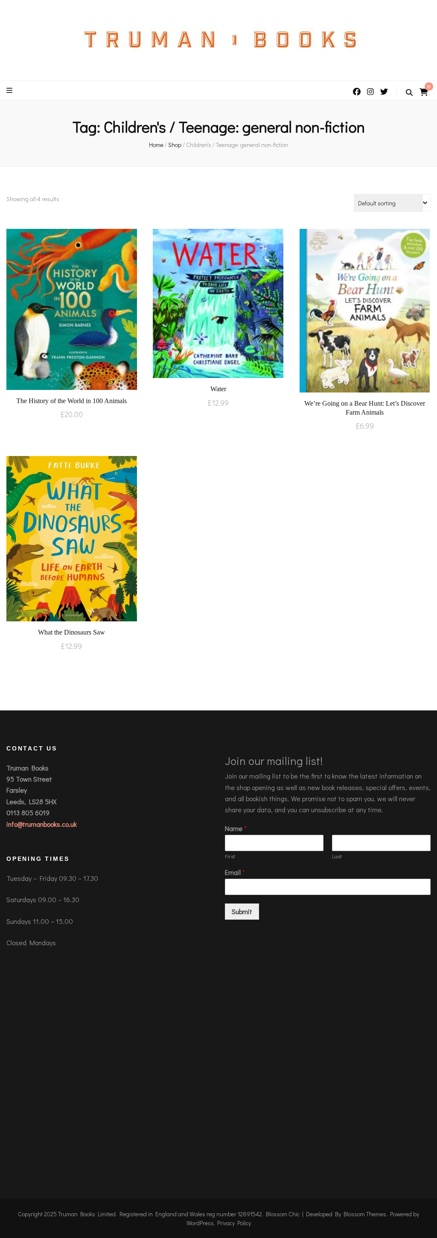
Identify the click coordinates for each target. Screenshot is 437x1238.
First (230, 856)
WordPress (200, 1223)
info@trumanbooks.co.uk (41, 824)
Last (337, 856)
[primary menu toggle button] (10, 90)
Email (235, 872)
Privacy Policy (234, 1223)
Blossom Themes (365, 1214)
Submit (242, 911)
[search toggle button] (409, 92)
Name (236, 828)
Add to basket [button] (71, 308)
